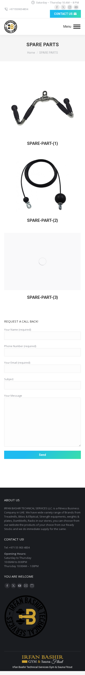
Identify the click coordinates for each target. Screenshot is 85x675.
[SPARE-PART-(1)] (42, 107)
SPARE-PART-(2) (42, 220)
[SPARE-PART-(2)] (42, 184)
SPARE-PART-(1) (42, 143)
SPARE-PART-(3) (42, 297)
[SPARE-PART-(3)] (42, 261)
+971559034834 (18, 9)
